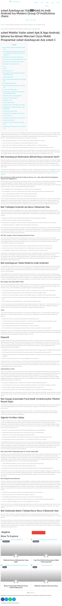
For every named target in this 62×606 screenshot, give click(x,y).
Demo (47, 2)
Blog (53, 2)
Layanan (36, 2)
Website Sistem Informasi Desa (46, 586)
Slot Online (10, 605)
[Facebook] (3, 599)
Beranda (3, 24)
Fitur (42, 2)
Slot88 (6, 605)
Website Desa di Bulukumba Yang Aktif (15, 561)
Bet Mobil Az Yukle (7, 100)
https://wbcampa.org (18, 605)
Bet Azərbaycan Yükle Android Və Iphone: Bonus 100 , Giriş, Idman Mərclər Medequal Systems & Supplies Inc (14, 53)
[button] (33, 532)
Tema (58, 2)
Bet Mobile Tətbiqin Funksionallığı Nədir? (12, 95)
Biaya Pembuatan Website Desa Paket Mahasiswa (16, 586)
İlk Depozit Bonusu (7, 115)
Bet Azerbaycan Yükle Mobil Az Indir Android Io (14, 113)
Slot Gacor (2, 605)
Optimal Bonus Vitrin (8, 70)
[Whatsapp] (10, 599)
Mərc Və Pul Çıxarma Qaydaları (10, 98)
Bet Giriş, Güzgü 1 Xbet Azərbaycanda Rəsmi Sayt (14, 59)
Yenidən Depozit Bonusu (9, 120)
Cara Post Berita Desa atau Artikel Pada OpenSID (46, 561)
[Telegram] (14, 599)
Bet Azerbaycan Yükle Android (10, 111)
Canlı (4, 66)
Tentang (46, 6)
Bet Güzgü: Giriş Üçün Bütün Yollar (11, 64)
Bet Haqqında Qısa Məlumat (9, 83)
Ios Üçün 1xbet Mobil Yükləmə (10, 89)
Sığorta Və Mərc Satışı (8, 77)
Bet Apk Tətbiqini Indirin (8, 102)
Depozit (5, 68)
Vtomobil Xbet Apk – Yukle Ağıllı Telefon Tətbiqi (13, 104)
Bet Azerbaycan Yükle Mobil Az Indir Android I (13, 61)
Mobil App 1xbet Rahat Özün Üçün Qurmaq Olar (14, 118)
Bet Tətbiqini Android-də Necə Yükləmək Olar (13, 57)
